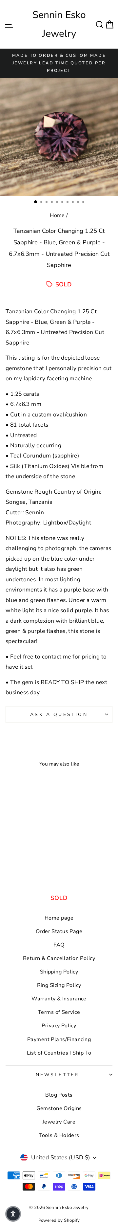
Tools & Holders (59, 1135)
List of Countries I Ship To (59, 1053)
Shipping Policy (59, 971)
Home (57, 215)
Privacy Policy (59, 1025)
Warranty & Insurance (59, 998)
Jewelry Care (59, 1122)
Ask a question (59, 714)
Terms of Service (59, 1012)
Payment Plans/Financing (59, 1039)
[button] (13, 1214)
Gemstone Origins (59, 1108)
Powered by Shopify (59, 1220)
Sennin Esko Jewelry (59, 24)
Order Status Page (59, 931)
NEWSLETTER (57, 1075)
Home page (59, 918)
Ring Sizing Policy (59, 985)
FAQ (58, 944)
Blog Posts (58, 1095)
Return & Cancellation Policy (59, 958)
